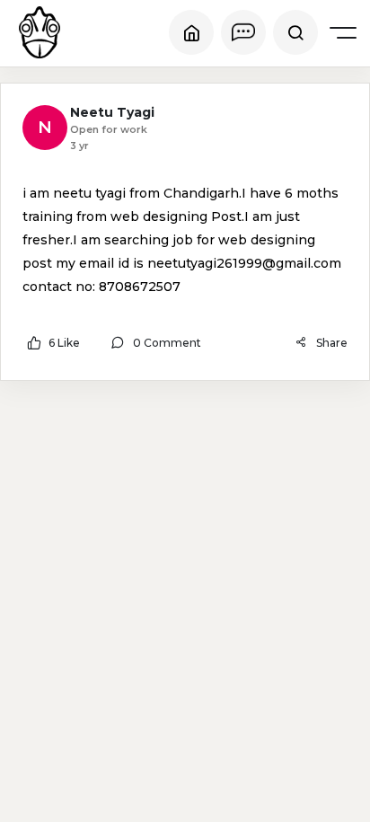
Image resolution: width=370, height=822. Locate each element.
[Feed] (191, 32)
